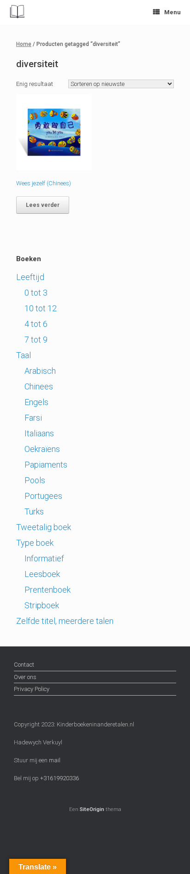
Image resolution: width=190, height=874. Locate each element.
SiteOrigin (92, 809)
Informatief (44, 558)
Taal (23, 355)
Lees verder (42, 205)
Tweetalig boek (43, 527)
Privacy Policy (31, 688)
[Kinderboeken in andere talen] (16, 12)
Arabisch (40, 371)
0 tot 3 (36, 292)
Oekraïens (42, 449)
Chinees (38, 386)
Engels (36, 402)
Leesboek (42, 574)
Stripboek (41, 605)
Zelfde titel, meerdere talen (64, 621)
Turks (34, 511)
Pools (34, 480)
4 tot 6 (36, 324)
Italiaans (39, 433)
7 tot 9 (36, 339)
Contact (24, 664)
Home (23, 44)
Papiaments (45, 464)
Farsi (33, 418)
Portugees (43, 496)
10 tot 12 (40, 308)
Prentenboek (47, 589)
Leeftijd (30, 277)
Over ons (25, 677)
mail (54, 760)
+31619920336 (59, 778)
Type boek (34, 543)
